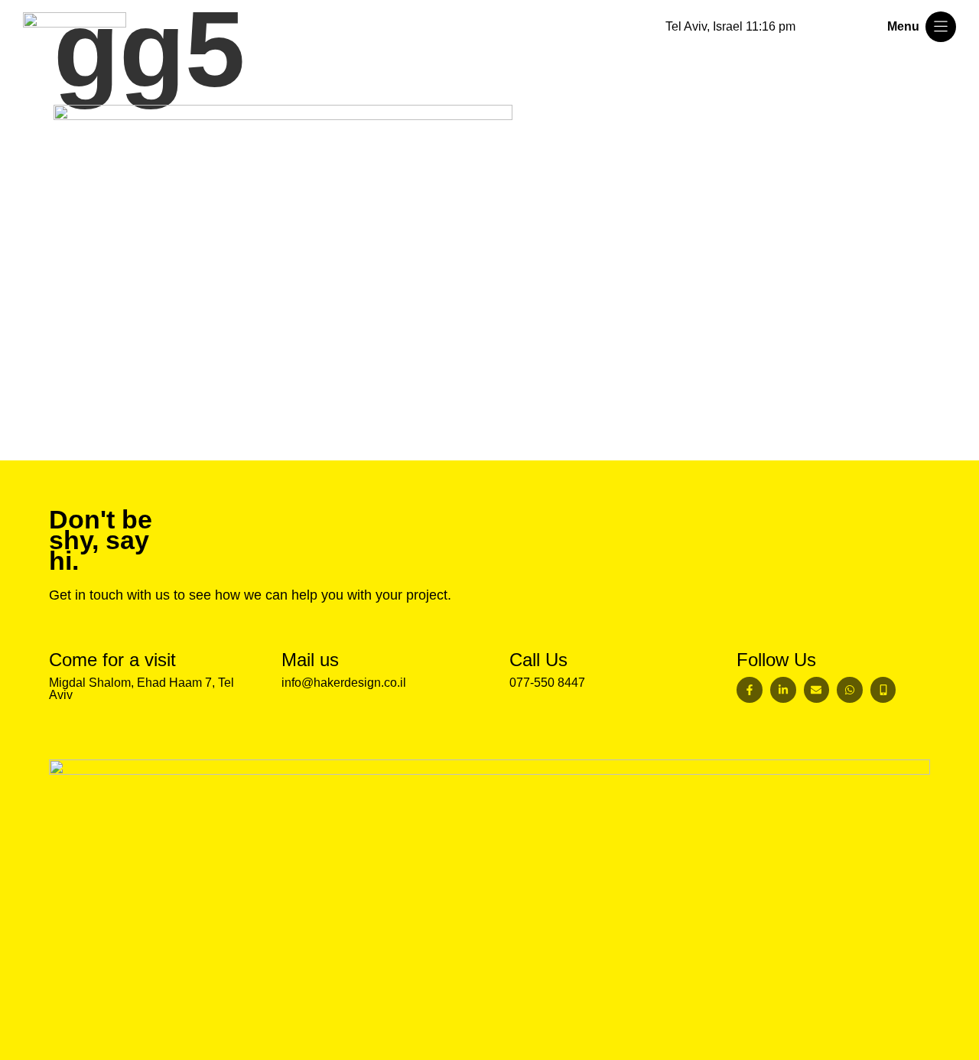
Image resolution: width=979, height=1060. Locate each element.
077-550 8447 (547, 682)
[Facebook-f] (750, 690)
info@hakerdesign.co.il (343, 682)
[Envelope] (817, 690)
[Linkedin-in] (783, 690)
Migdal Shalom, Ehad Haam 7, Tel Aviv (141, 688)
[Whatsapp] (850, 690)
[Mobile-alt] (883, 690)
